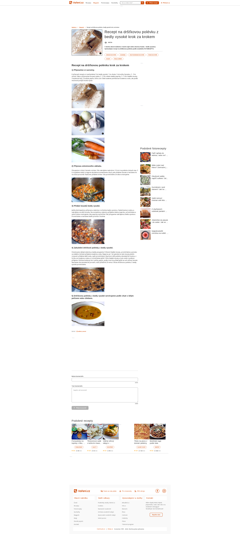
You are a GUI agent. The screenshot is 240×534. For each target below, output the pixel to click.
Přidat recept (153, 3)
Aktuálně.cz (125, 503)
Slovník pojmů (78, 521)
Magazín (96, 3)
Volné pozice (102, 518)
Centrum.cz (101, 529)
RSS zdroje (141, 491)
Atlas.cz (110, 529)
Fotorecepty (105, 3)
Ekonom (124, 509)
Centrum (125, 515)
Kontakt (76, 524)
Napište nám (156, 514)
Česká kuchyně (152, 55)
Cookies (100, 506)
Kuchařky (114, 3)
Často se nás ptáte (109, 491)
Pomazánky (78, 447)
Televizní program (128, 524)
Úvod (75, 503)
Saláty (94, 447)
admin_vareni (82, 331)
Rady (75, 518)
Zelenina (122, 55)
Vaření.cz (74, 27)
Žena (123, 512)
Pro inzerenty (127, 491)
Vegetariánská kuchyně (137, 55)
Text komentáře (77, 386)
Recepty (88, 3)
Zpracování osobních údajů (107, 515)
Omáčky (157, 447)
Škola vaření (118, 58)
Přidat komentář (81, 408)
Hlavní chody (141, 447)
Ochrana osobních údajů (106, 512)
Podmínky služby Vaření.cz (106, 503)
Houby (108, 58)
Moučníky (110, 447)
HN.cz (124, 506)
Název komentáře (77, 376)
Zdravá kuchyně (111, 55)
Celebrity (125, 518)
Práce (124, 521)
